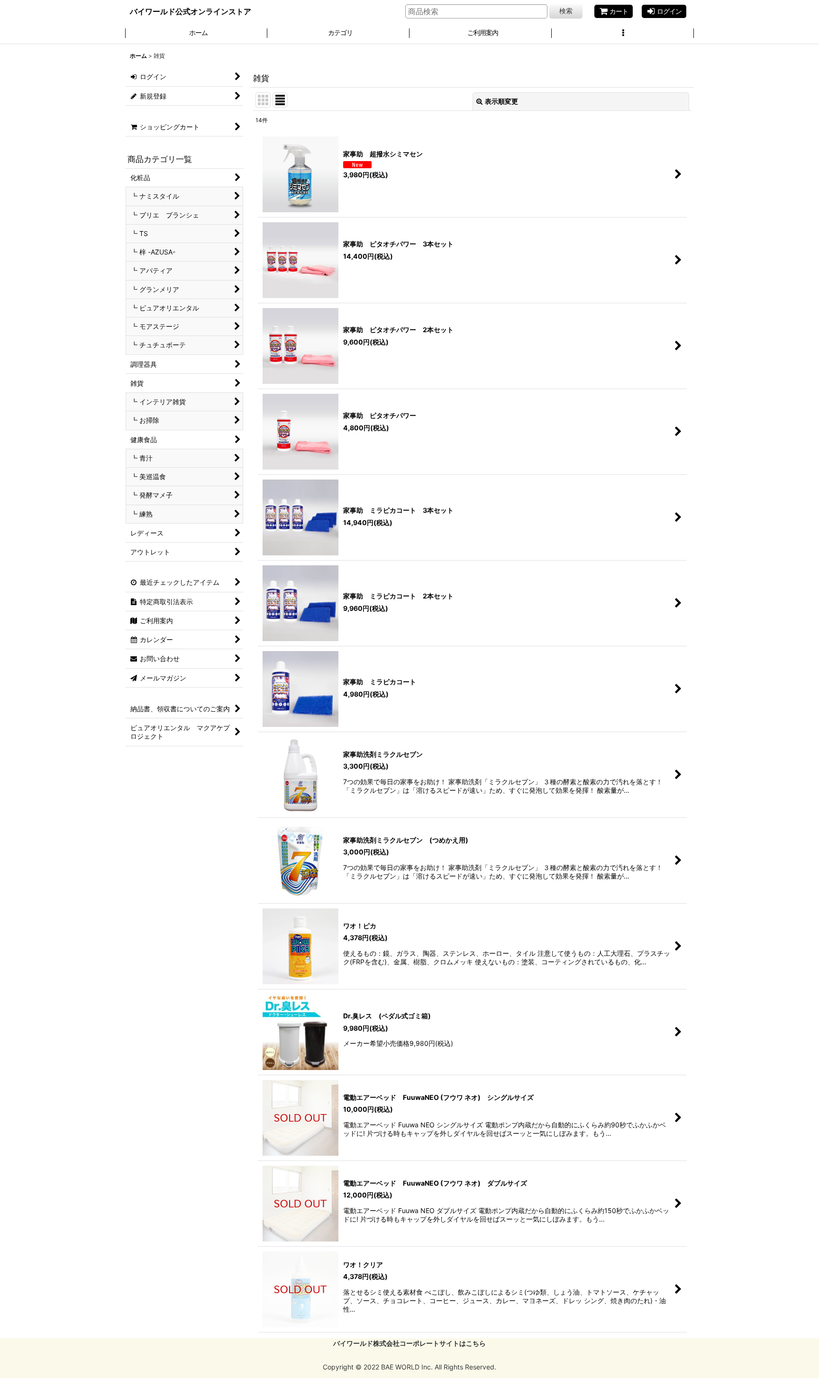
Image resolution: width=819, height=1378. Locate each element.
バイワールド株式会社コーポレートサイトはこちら (409, 1343)
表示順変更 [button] (501, 101)
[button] (623, 34)
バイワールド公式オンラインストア (190, 11)
